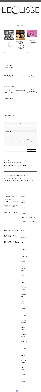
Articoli (23, 196)
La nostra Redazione (24, 21)
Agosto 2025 (23, 258)
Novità (31, 141)
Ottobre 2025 (23, 254)
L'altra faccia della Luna (26, 139)
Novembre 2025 (24, 251)
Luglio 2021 (23, 374)
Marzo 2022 (23, 355)
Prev (15, 123)
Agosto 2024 (23, 287)
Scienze (22, 143)
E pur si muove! (18, 178)
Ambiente (20, 137)
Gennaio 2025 (23, 275)
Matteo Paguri (9, 65)
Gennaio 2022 (23, 360)
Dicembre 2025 (24, 249)
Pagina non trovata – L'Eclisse (9, 180)
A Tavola (15, 137)
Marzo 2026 (23, 242)
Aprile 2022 (23, 353)
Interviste (12, 139)
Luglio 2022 (23, 346)
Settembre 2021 (24, 369)
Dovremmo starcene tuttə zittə (9, 160)
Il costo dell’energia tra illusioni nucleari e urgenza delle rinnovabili (15, 165)
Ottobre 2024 (23, 282)
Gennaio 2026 (23, 247)
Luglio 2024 (23, 289)
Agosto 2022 (23, 343)
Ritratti (18, 143)
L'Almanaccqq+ (18, 139)
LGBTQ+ (23, 141)
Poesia (6, 143)
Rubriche (23, 197)
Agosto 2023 (23, 315)
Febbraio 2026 (23, 244)
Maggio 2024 (23, 294)
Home (7, 21)
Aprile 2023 (23, 324)
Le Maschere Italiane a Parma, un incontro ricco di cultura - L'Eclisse (15, 173)
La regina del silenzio (32, 43)
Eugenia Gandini (21, 43)
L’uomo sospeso (31, 67)
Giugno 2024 (23, 291)
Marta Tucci (9, 43)
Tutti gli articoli (14, 21)
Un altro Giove (6, 163)
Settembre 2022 (24, 341)
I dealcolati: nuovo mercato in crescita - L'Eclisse (12, 175)
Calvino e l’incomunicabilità (32, 92)
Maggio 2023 (23, 322)
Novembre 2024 (24, 280)
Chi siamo (23, 200)
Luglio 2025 (23, 261)
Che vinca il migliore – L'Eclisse (9, 178)
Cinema (29, 63)
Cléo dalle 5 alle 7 (9, 67)
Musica (5, 41)
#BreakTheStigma (8, 137)
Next (26, 123)
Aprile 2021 (23, 381)
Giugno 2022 (23, 348)
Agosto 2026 (23, 230)
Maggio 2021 (23, 379)
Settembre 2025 (24, 256)
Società (26, 143)
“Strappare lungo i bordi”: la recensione (9, 92)
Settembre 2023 (24, 313)
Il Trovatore (20, 71)
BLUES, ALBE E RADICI (9, 46)
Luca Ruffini (9, 113)
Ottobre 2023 (23, 310)
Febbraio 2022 (23, 357)
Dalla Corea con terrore (9, 116)
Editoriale (32, 137)
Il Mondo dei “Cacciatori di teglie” (9, 159)
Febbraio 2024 (23, 301)
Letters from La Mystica (15, 141)
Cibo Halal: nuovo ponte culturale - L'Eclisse (11, 177)
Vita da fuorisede (20, 90)
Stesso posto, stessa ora (32, 173)
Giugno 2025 (23, 263)
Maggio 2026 (23, 237)
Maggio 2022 (23, 350)
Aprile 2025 (23, 268)
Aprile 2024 (23, 296)
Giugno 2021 (23, 376)
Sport (30, 143)
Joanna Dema (9, 88)
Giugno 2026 (23, 235)
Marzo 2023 (23, 327)
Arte (24, 137)
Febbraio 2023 (23, 329)
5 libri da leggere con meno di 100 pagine (20, 47)
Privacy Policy (20, 25)
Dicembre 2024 (24, 277)
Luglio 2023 (23, 317)
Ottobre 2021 (23, 367)
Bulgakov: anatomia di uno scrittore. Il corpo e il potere (13, 162)
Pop (4, 86)
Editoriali (23, 209)
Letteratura (18, 41)
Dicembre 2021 (23, 362)
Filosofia (7, 139)
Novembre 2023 (24, 308)
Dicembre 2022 (24, 334)
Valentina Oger (21, 88)
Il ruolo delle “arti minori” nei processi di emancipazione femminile (11, 214)
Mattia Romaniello (21, 69)
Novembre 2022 (24, 336)
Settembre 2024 (24, 284)
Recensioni (8, 41)
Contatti (33, 21)
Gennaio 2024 (23, 303)
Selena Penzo (32, 40)
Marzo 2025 (23, 270)
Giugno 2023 (23, 320)
